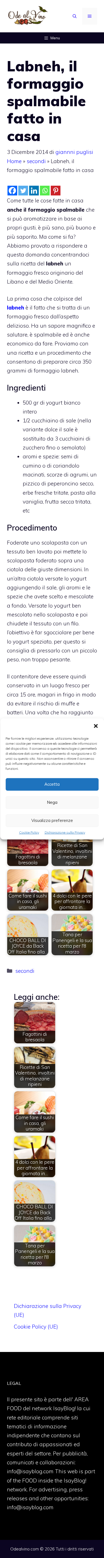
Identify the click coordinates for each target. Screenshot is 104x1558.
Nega (52, 802)
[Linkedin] (34, 190)
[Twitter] (23, 190)
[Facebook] (12, 190)
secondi (36, 161)
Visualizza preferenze (52, 820)
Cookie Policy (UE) (36, 1326)
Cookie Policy (29, 832)
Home (14, 161)
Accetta (52, 784)
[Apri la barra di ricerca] (74, 16)
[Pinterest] (55, 190)
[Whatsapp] (45, 190)
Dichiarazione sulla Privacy (65, 832)
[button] (95, 726)
